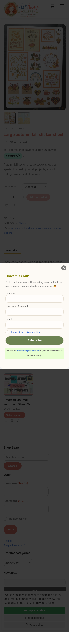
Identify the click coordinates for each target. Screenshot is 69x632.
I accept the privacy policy (25, 332)
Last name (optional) (17, 306)
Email (8, 319)
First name (11, 293)
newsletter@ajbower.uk (28, 351)
